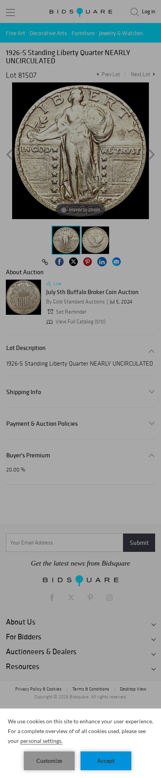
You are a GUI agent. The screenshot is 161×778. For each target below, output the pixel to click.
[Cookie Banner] (80, 743)
